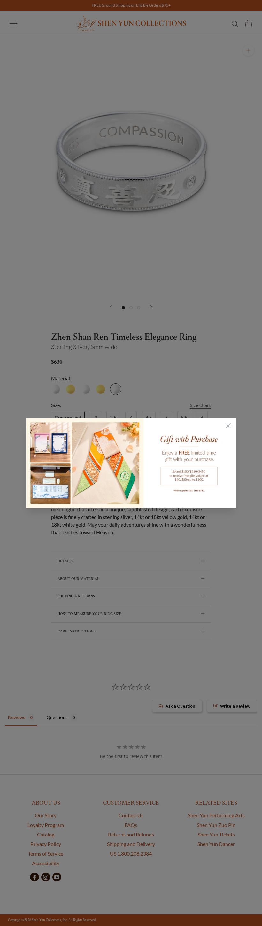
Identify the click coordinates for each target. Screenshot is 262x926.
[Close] (228, 425)
